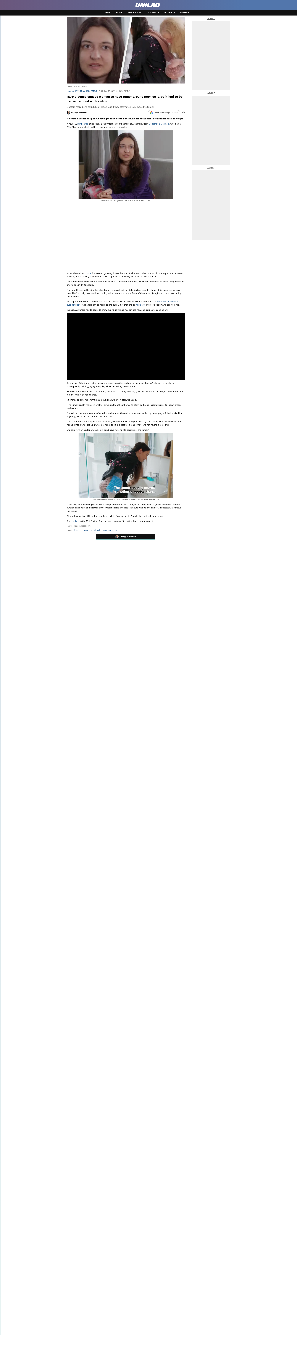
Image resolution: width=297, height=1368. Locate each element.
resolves (75, 521)
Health (84, 86)
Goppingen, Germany (159, 123)
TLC (115, 530)
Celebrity (169, 12)
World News (108, 530)
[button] (183, 112)
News (107, 12)
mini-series (82, 123)
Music (119, 12)
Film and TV (153, 12)
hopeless (140, 304)
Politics (184, 12)
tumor (88, 273)
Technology (134, 12)
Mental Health (96, 530)
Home (69, 86)
